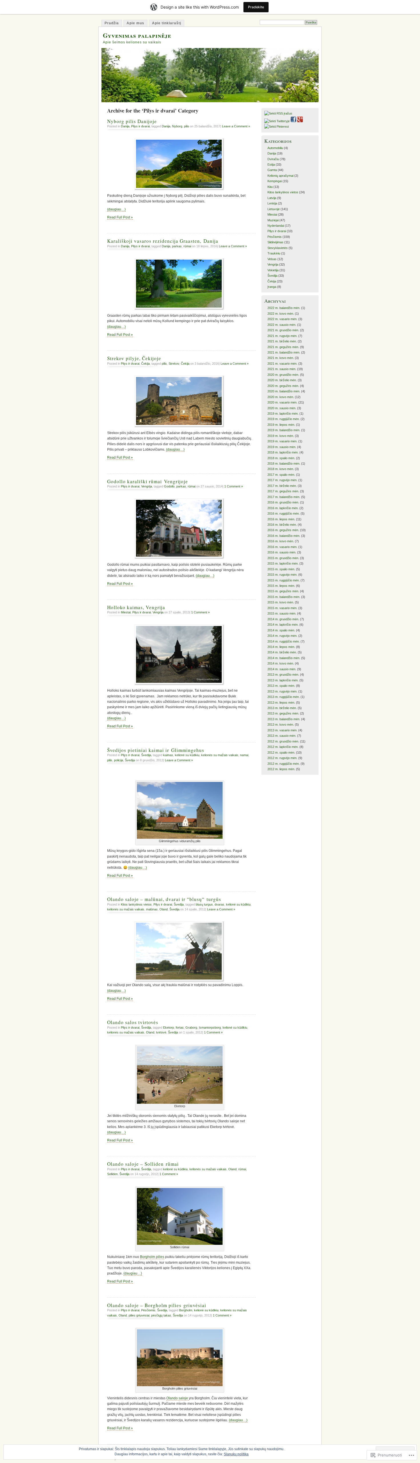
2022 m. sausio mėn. (281, 324)
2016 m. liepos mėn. (281, 519)
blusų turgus (204, 904)
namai (244, 755)
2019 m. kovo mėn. (280, 436)
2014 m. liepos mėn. (281, 647)
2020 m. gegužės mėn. (283, 386)
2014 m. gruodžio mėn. (283, 619)
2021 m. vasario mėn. (282, 363)
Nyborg (177, 126)
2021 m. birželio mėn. (282, 341)
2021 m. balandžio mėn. (283, 352)
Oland (163, 909)
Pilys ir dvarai (140, 126)
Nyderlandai (275, 225)
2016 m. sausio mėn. (281, 552)
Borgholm (185, 1310)
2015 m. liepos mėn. (281, 585)
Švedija (146, 755)
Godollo (169, 486)
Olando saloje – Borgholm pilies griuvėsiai (156, 1305)
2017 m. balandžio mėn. (283, 497)
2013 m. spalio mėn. (281, 685)
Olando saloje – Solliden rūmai (143, 1164)
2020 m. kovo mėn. (280, 397)
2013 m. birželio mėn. (282, 708)
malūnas (152, 909)
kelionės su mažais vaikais (219, 755)
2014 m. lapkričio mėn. (283, 624)
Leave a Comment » (236, 126)
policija (118, 760)
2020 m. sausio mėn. (281, 408)
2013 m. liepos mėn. (281, 702)
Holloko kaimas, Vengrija (136, 607)
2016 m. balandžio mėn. (283, 535)
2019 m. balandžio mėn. (283, 430)
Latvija (271, 198)
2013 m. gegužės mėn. (283, 713)
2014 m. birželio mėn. (282, 652)
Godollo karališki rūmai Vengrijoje (147, 481)
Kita (270, 186)
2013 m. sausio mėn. (281, 735)
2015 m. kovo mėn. (280, 602)
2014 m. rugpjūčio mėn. (283, 641)
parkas (177, 246)
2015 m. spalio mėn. (281, 569)
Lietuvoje (273, 209)
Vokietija (273, 270)
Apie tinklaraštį (166, 23)
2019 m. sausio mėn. (281, 447)
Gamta (272, 170)
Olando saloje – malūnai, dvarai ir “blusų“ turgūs (164, 899)
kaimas (168, 755)
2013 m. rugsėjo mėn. (282, 691)
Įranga (271, 286)
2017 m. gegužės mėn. (283, 491)
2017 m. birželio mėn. (282, 485)
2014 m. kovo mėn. (280, 663)
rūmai (187, 246)
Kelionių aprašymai (280, 175)
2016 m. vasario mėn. (282, 547)
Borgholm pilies (152, 1257)
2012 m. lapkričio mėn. (283, 746)
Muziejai (273, 220)
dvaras (219, 904)
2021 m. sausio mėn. (281, 369)
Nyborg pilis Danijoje (132, 121)
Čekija (145, 363)
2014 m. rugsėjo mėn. (282, 635)
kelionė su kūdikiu (187, 755)
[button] (180, 810)
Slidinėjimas (275, 242)
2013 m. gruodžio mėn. (283, 674)
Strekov (174, 363)
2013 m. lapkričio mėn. (283, 680)
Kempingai (274, 181)
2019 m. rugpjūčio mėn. (283, 419)
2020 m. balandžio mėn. (283, 391)
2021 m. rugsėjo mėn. (282, 336)
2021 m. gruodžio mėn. (283, 330)
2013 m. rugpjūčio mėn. (283, 697)
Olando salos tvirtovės (132, 1022)
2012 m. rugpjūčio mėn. (283, 763)
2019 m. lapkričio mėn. (283, 413)
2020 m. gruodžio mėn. (283, 374)
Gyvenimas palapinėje (137, 35)
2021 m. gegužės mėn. (283, 347)
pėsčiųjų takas (161, 1315)
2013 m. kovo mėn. (280, 724)
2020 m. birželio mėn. (282, 380)
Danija (125, 126)
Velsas (272, 259)
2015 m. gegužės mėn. (283, 591)
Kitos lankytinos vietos (136, 904)
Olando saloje (177, 1398)
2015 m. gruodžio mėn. (283, 558)
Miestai (126, 612)
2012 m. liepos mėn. (281, 769)
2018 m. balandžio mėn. (283, 463)
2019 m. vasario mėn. (282, 441)
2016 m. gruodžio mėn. (283, 502)
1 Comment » (233, 486)
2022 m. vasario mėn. (282, 319)
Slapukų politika (236, 1454)
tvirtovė (161, 1032)
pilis (186, 126)
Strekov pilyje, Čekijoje (134, 358)
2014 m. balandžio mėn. (283, 658)
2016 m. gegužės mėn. (283, 530)
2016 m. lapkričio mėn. (283, 508)
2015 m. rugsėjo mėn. (282, 574)
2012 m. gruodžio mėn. (283, 741)
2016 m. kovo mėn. (280, 541)
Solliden (112, 1174)
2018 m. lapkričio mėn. (283, 452)
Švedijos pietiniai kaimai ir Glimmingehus (155, 750)
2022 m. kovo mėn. (280, 313)
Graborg (191, 1027)
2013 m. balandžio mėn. (283, 719)
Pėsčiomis (148, 1310)
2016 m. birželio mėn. (282, 524)
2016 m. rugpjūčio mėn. (283, 513)
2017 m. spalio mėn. (281, 474)
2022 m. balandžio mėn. (283, 308)
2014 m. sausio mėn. (281, 669)
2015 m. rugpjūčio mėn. (283, 580)
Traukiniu (273, 253)
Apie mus (135, 23)
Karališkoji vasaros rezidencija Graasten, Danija (162, 241)
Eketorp (168, 1027)
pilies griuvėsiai (139, 1315)
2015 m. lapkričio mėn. (283, 563)
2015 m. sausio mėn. (281, 613)
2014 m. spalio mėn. (281, 630)
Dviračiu (273, 159)
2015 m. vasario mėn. (282, 608)
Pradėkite (256, 7)
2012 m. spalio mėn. (281, 752)
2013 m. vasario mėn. (282, 730)
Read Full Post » (120, 217)
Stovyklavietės (277, 248)
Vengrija (146, 486)
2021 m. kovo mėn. (280, 358)
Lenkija (272, 203)
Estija (271, 164)
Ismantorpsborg (210, 1027)
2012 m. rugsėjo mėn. (282, 758)
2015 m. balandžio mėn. (283, 597)
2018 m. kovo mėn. (280, 469)
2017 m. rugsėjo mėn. (282, 480)
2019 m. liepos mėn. (281, 424)
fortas (180, 1027)
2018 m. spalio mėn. (281, 458)
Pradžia (112, 23)
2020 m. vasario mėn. (282, 402)
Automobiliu (275, 148)
